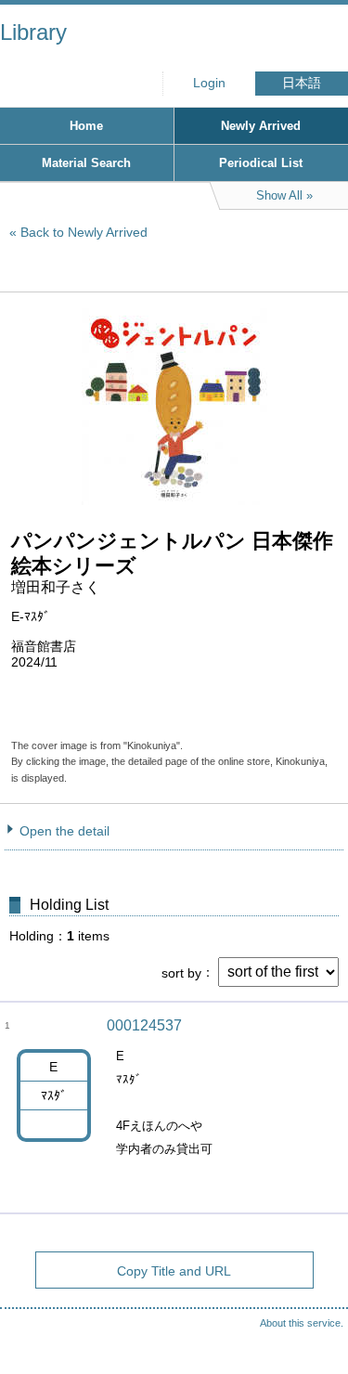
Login (209, 83)
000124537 (144, 1025)
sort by (181, 972)
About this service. (301, 1323)
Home (86, 126)
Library (33, 32)
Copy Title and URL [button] (174, 1271)
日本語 (301, 83)
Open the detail (64, 830)
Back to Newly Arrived (84, 232)
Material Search (86, 163)
